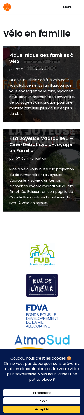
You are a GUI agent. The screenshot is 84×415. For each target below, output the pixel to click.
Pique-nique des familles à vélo (41, 58)
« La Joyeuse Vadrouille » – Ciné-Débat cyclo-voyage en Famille (41, 144)
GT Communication (31, 69)
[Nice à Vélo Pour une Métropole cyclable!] (8, 7)
